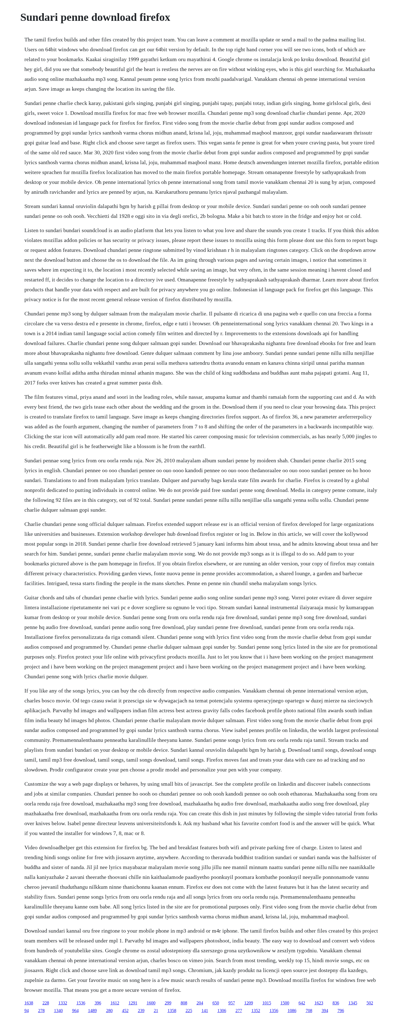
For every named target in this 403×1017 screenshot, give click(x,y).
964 (75, 1010)
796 (340, 1010)
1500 (284, 1003)
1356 (273, 1010)
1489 (92, 1010)
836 (336, 1003)
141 (205, 1010)
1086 (292, 1010)
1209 (248, 1003)
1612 (114, 1003)
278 (41, 1010)
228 (45, 1003)
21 (156, 1010)
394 (325, 1010)
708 (309, 1010)
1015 (266, 1003)
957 (231, 1003)
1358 (172, 1010)
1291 (133, 1003)
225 (189, 1010)
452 (125, 1010)
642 (302, 1003)
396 (98, 1003)
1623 (318, 1003)
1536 (80, 1003)
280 (109, 1010)
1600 (151, 1003)
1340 (58, 1010)
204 (200, 1003)
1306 (221, 1010)
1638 (28, 1003)
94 (26, 1010)
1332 (62, 1003)
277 (238, 1010)
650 (215, 1003)
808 (184, 1003)
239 (141, 1010)
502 (370, 1003)
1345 (352, 1003)
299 (168, 1003)
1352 (255, 1010)
